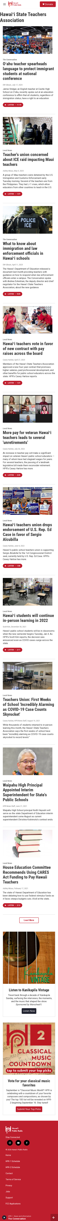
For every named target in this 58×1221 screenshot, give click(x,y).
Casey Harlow (8, 360)
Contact (9, 1173)
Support (9, 1198)
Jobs (8, 1192)
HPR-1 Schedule (13, 1161)
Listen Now (29, 1010)
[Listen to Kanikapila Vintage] (29, 958)
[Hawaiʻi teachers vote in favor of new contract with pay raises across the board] (27, 320)
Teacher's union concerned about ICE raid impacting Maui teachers (28, 159)
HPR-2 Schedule (13, 1167)
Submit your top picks (29, 1109)
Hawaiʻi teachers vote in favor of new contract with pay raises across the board (28, 348)
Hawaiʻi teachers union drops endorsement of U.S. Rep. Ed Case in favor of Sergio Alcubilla (27, 532)
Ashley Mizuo (8, 171)
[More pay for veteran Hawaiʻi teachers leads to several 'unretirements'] (27, 409)
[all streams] (54, 1217)
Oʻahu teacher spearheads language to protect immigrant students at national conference (28, 71)
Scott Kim (6, 627)
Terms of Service (13, 1179)
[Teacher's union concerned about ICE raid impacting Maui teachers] (27, 131)
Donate (49, 4)
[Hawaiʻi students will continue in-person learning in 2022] (27, 592)
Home (8, 1155)
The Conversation (10, 59)
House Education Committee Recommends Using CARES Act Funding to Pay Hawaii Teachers (27, 874)
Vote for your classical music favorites (29, 1083)
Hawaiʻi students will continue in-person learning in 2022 (28, 618)
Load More (29, 920)
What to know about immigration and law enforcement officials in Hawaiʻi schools (23, 251)
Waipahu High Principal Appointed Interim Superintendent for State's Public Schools (25, 792)
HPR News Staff (9, 806)
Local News (7, 150)
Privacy (9, 1185)
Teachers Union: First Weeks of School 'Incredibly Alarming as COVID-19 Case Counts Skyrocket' (28, 707)
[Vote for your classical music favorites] (29, 1049)
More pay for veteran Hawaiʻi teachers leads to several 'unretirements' (27, 437)
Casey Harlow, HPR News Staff (14, 721)
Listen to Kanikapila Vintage (29, 990)
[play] (4, 1217)
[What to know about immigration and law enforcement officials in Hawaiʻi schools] (27, 220)
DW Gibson (7, 85)
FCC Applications (13, 1204)
